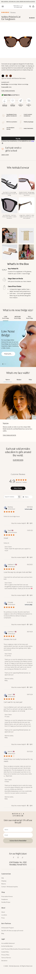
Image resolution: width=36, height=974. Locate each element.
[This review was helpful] (27, 806)
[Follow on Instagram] (18, 857)
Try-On (18, 139)
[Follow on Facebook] (13, 857)
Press (3, 918)
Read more (9, 776)
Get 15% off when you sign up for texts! (12, 930)
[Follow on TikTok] (22, 857)
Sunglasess (4, 899)
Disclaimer (4, 960)
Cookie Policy (5, 952)
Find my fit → (8, 354)
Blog (2, 933)
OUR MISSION (18, 460)
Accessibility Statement (8, 943)
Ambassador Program (7, 927)
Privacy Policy (5, 954)
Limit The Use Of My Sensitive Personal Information (15, 949)
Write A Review (18, 488)
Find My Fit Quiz (5, 902)
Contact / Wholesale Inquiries (9, 886)
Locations (4, 915)
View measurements (9, 435)
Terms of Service (6, 957)
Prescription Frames (7, 896)
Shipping (3, 881)
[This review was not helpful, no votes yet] (30, 523)
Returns (3, 883)
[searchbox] (10, 496)
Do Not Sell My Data (7, 946)
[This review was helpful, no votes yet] (27, 523)
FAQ (2, 878)
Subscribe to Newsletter (18, 841)
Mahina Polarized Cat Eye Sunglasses (10, 17)
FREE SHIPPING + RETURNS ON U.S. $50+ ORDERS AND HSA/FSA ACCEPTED (18, 1)
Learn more (5, 154)
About (3, 912)
